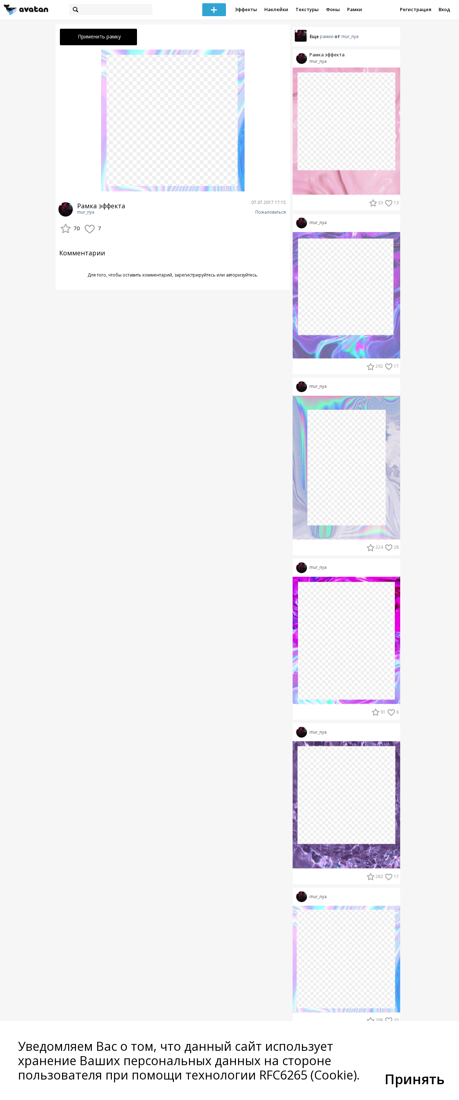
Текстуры (307, 9)
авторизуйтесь (241, 275)
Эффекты (246, 9)
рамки (326, 36)
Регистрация (415, 9)
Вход (444, 9)
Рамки (354, 9)
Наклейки (276, 9)
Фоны (333, 9)
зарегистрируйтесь (195, 275)
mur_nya (85, 212)
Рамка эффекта (327, 54)
